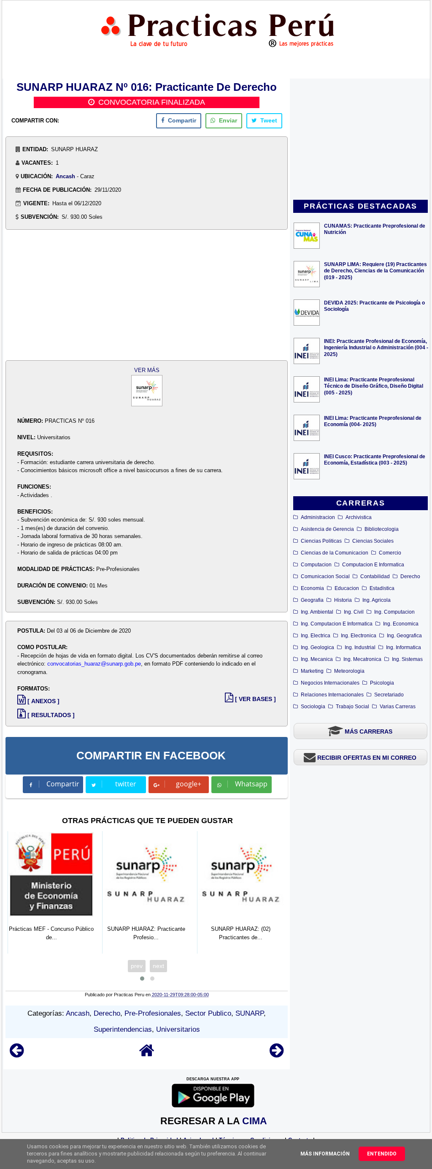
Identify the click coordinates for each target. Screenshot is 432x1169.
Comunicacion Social (325, 576)
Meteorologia (349, 671)
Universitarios (178, 1029)
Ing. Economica (400, 624)
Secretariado (389, 695)
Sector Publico (208, 1013)
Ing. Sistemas (407, 659)
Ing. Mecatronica (362, 659)
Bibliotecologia (381, 529)
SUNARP (249, 1013)
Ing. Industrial (360, 647)
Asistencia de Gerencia (327, 529)
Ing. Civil (354, 612)
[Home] (146, 1054)
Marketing (312, 671)
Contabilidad (375, 576)
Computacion (316, 565)
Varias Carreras (398, 707)
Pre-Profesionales (152, 1013)
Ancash (65, 176)
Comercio (390, 553)
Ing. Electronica (358, 636)
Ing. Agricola (376, 600)
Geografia (312, 600)
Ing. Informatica (403, 647)
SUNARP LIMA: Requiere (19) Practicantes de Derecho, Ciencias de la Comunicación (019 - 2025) (375, 270)
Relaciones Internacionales (332, 695)
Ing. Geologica (317, 647)
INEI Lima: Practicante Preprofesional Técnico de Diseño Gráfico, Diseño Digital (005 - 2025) (373, 386)
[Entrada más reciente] (17, 1054)
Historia (343, 600)
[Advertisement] (360, 140)
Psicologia (382, 683)
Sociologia (313, 707)
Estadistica (382, 588)
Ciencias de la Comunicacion (334, 553)
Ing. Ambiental (317, 612)
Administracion (318, 517)
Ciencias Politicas (321, 541)
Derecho (410, 576)
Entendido (382, 1154)
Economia (312, 588)
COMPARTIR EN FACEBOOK (151, 755)
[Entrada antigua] (277, 1054)
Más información (325, 1154)
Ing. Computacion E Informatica (337, 624)
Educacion (347, 588)
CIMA (254, 1120)
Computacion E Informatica (373, 565)
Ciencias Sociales (373, 541)
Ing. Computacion (394, 612)
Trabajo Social (352, 707)
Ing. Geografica (404, 636)
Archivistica (359, 517)
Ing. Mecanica (317, 659)
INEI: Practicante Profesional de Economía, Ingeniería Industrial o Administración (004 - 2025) (376, 347)
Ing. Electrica (315, 636)
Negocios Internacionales (330, 683)
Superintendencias (123, 1029)
